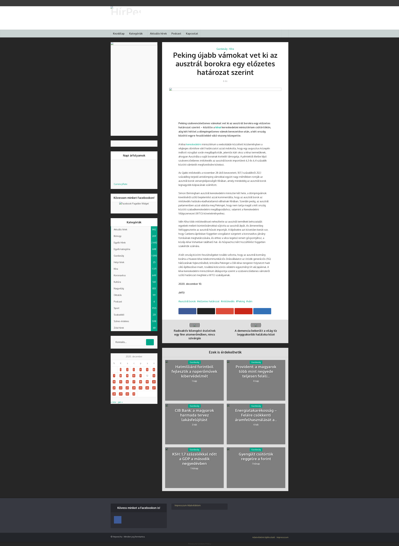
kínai (218, 127)
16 (127, 381)
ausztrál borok (188, 301)
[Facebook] (117, 520)
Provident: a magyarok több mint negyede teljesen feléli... (256, 371)
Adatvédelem (194, 505)
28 (114, 394)
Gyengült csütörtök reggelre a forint (256, 456)
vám (250, 301)
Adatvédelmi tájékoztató (263, 537)
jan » (120, 402)
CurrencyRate (120, 184)
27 (154, 388)
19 (147, 381)
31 (134, 394)
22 (120, 388)
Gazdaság (221, 48)
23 (127, 388)
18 (141, 381)
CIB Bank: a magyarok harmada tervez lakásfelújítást (194, 415)
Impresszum (181, 505)
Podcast (176, 33)
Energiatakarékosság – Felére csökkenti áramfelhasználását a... (256, 415)
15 (121, 381)
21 (114, 388)
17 (134, 381)
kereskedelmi (194, 144)
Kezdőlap (119, 33)
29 (120, 394)
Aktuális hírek (158, 33)
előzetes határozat (209, 301)
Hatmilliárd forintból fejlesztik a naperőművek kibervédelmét (194, 371)
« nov (113, 402)
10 (134, 375)
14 (114, 381)
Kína (231, 48)
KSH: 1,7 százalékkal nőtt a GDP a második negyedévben (194, 459)
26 (147, 388)
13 (154, 375)
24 (134, 388)
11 (140, 375)
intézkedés (228, 301)
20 (154, 381)
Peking (241, 301)
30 (127, 394)
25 (140, 388)
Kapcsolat (192, 33)
